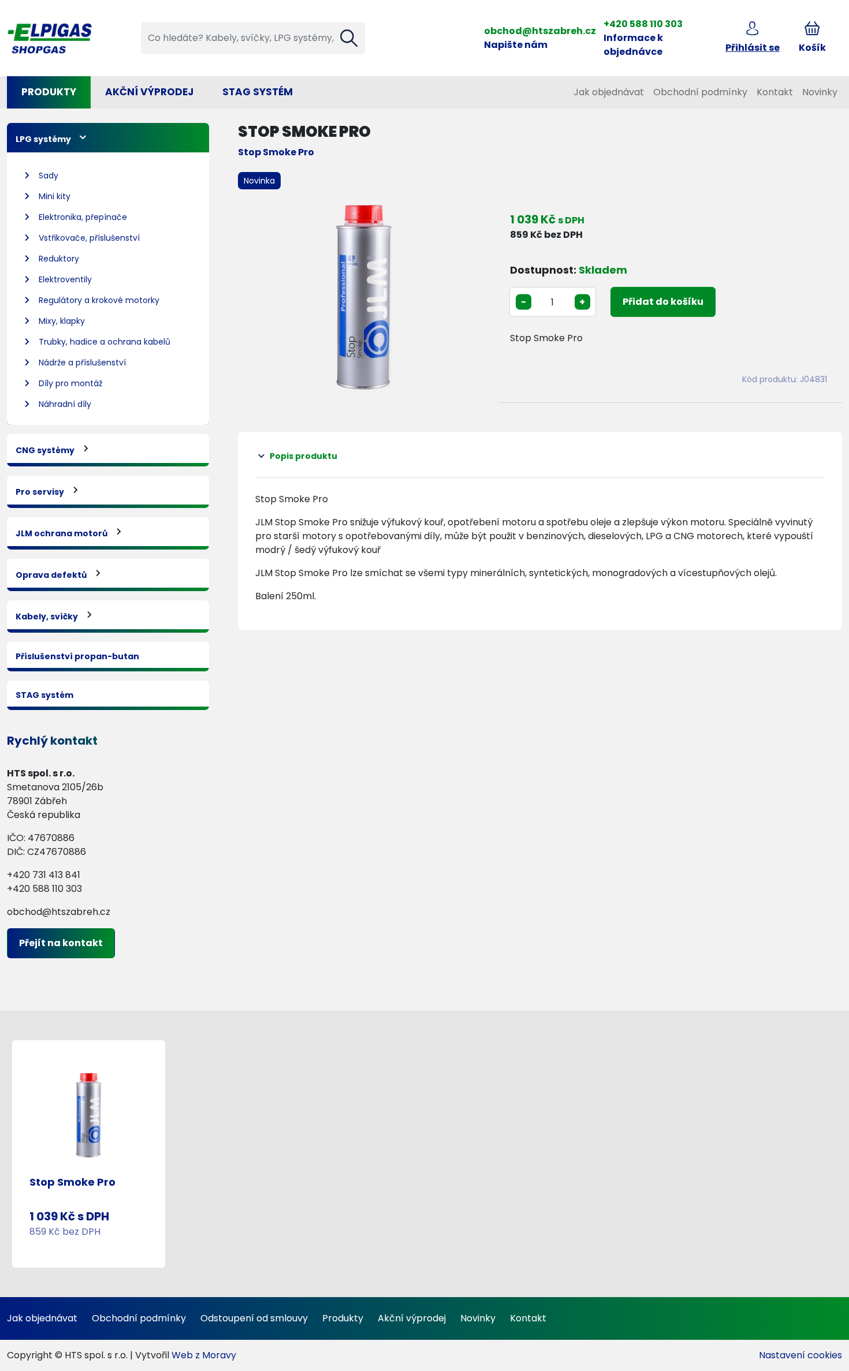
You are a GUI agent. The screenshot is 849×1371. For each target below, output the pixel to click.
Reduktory (59, 258)
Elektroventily (65, 279)
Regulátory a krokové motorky (99, 300)
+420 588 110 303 (643, 24)
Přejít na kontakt (61, 943)
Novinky (819, 92)
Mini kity (54, 196)
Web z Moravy (204, 1355)
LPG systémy (43, 139)
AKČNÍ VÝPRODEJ (149, 92)
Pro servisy (40, 492)
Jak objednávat (609, 92)
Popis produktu (303, 456)
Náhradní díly (65, 404)
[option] (364, 297)
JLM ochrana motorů (61, 533)
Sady (48, 175)
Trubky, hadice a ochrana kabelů (104, 342)
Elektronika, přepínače (83, 217)
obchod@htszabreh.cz (540, 31)
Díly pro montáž (70, 383)
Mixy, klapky (62, 321)
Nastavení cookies (800, 1355)
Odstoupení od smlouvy (254, 1318)
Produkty (48, 92)
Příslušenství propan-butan (77, 656)
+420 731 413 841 (43, 874)
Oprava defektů (51, 575)
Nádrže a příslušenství (82, 362)
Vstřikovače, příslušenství (89, 238)
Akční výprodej (412, 1318)
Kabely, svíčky (47, 616)
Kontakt (775, 92)
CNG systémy (45, 450)
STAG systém (257, 92)
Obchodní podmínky (700, 92)
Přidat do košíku (663, 301)
